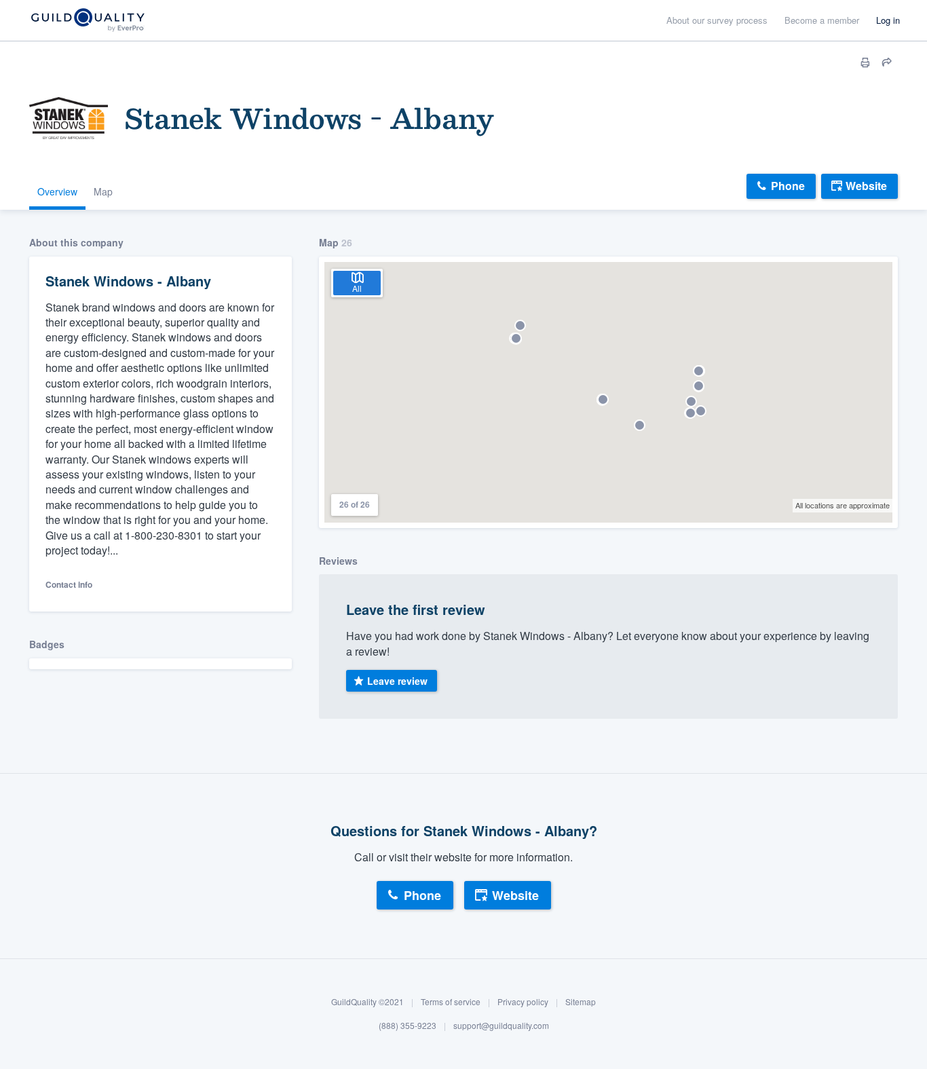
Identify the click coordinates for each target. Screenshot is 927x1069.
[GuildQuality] (87, 20)
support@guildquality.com (501, 1026)
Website (866, 185)
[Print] (865, 62)
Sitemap (580, 1001)
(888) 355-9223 (407, 1026)
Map (103, 191)
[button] (520, 325)
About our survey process (717, 20)
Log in (888, 20)
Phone (788, 185)
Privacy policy (522, 1001)
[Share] (887, 62)
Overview (57, 191)
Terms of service (450, 1001)
